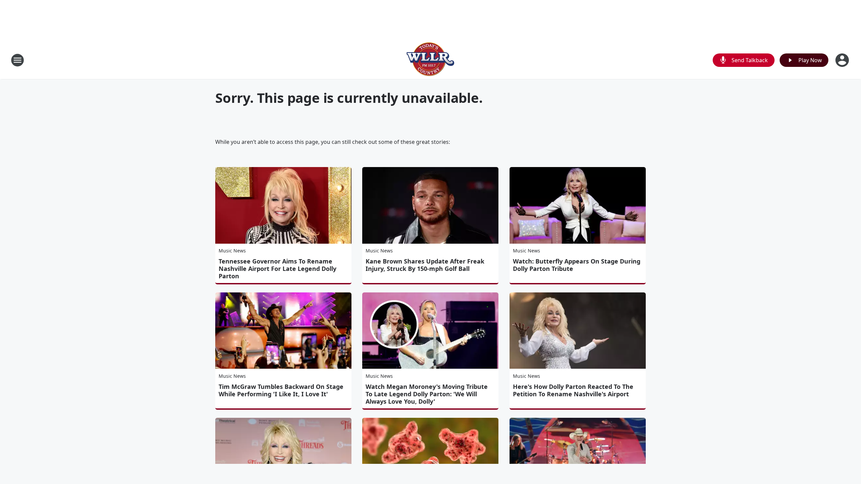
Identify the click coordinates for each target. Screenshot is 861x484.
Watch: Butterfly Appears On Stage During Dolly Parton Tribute (576, 264)
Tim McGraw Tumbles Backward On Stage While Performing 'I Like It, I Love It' (281, 390)
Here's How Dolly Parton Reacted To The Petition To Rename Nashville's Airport (573, 390)
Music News (232, 250)
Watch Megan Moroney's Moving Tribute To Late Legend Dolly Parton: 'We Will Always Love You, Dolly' (427, 394)
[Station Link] (430, 60)
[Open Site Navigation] (17, 60)
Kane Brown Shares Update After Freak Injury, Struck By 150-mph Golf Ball (425, 264)
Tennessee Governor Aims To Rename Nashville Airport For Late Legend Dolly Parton (277, 268)
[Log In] (842, 60)
